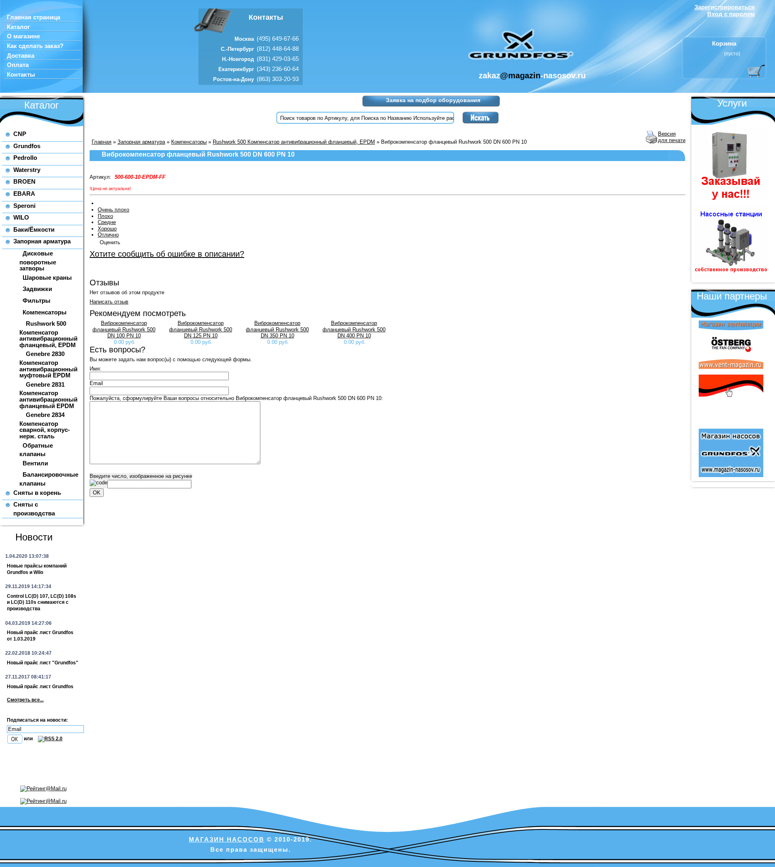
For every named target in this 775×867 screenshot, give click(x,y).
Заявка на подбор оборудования (433, 100)
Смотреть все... (25, 700)
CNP (19, 133)
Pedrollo (25, 157)
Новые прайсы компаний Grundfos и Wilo (37, 569)
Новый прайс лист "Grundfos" (42, 663)
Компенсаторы (45, 312)
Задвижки (37, 288)
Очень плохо (113, 210)
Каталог (18, 27)
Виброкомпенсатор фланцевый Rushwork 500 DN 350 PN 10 (277, 329)
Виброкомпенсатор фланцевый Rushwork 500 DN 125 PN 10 (200, 329)
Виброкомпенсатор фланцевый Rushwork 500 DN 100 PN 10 (123, 329)
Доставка (20, 55)
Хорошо (107, 229)
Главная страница (33, 17)
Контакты (21, 74)
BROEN (24, 181)
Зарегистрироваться (724, 7)
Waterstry (26, 169)
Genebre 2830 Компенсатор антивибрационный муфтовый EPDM (48, 364)
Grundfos (26, 145)
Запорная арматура (42, 241)
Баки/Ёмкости (33, 229)
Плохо (105, 216)
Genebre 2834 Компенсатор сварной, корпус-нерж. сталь (44, 425)
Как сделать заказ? (35, 46)
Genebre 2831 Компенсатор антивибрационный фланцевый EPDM (48, 395)
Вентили (35, 463)
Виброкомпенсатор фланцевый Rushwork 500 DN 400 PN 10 (354, 329)
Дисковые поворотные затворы (37, 261)
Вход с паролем (731, 13)
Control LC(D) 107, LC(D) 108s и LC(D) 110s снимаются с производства (41, 602)
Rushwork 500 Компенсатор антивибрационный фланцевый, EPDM (48, 334)
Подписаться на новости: (37, 720)
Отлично (108, 235)
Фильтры (36, 300)
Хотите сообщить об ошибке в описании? (167, 253)
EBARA (24, 193)
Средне (107, 222)
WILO (21, 217)
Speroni (24, 205)
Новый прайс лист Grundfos (40, 686)
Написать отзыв (109, 302)
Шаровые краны (47, 277)
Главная (101, 142)
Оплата (18, 65)
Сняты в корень (37, 492)
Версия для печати (671, 137)
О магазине (23, 36)
